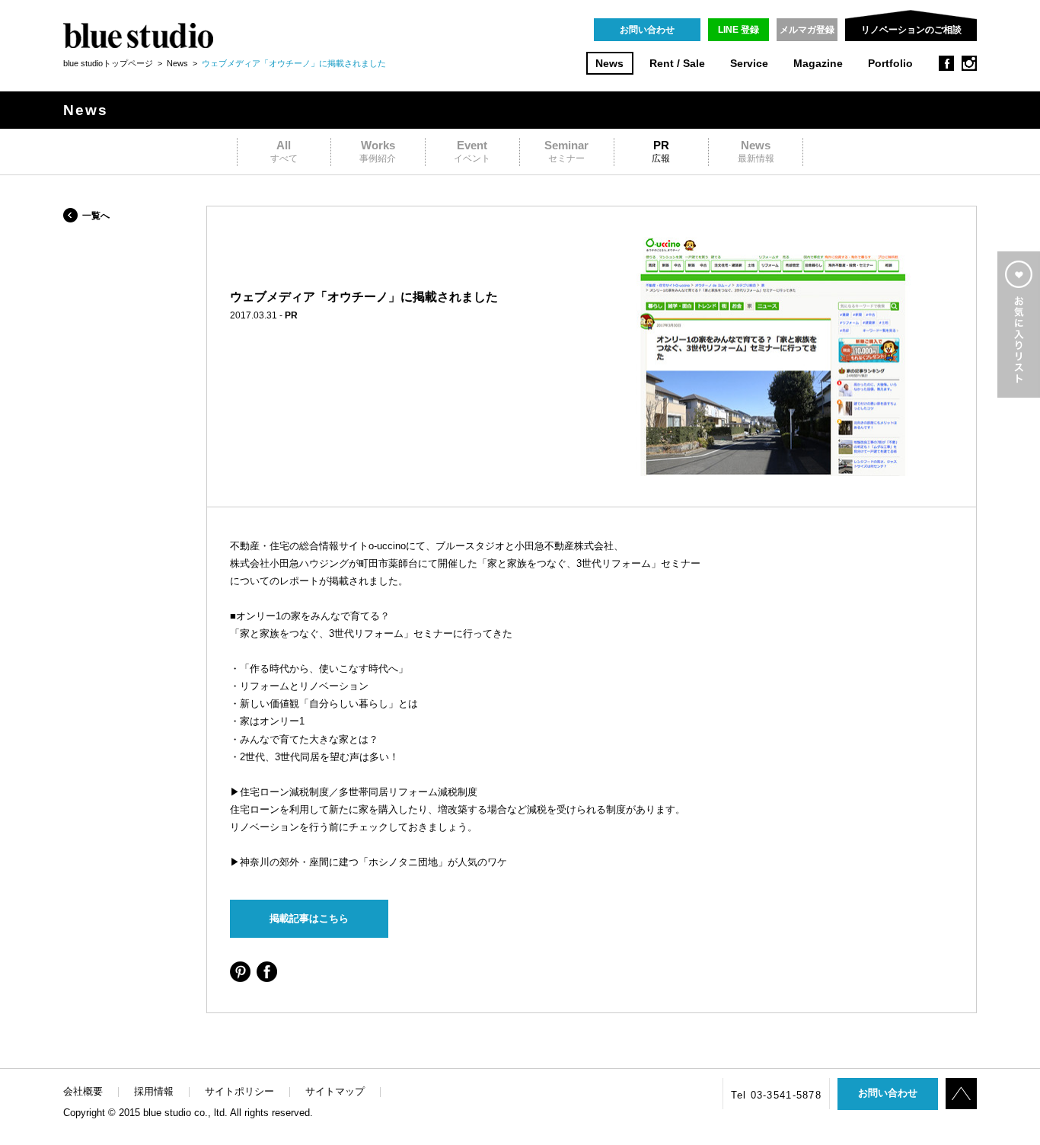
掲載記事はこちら (309, 918)
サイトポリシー (239, 1091)
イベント (472, 151)
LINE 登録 (738, 29)
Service (749, 63)
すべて (284, 151)
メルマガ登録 (807, 29)
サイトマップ (335, 1091)
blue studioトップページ (108, 63)
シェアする (240, 971)
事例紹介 (377, 151)
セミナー (566, 151)
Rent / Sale (677, 63)
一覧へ (96, 215)
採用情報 (154, 1091)
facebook (946, 63)
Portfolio (890, 63)
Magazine (818, 63)
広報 (661, 151)
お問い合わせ (647, 29)
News (609, 63)
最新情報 (756, 151)
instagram (969, 63)
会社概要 (83, 1091)
